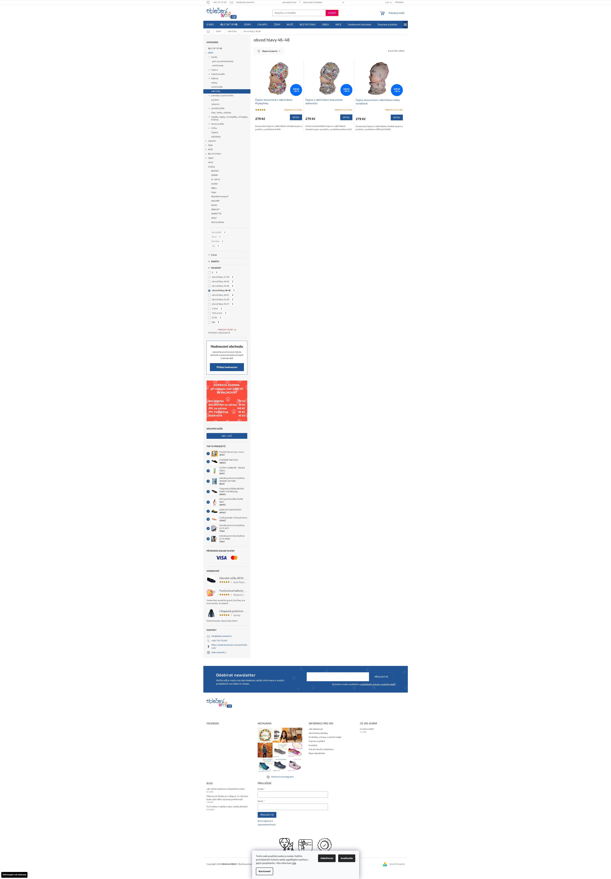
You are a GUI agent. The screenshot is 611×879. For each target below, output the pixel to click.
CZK (387, 2)
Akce (216, 236)
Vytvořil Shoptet (397, 864)
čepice (214, 70)
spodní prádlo (218, 108)
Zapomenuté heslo (267, 824)
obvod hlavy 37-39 (222, 277)
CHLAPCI (212, 141)
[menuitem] (210, 24)
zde (294, 863)
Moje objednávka (317, 753)
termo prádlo (217, 124)
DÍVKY (210, 52)
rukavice (215, 104)
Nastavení (264, 871)
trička (214, 128)
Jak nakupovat (289, 2)
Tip (215, 246)
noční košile (217, 87)
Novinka (217, 241)
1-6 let (217, 308)
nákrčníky (215, 91)
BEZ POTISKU (214, 153)
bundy (214, 57)
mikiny (214, 82)
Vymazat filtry (225, 329)
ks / (227, 435)
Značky (211, 166)
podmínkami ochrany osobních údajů (377, 684)
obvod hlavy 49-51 (222, 295)
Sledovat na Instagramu (282, 776)
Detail (296, 117)
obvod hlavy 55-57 (222, 304)
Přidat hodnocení (227, 367)
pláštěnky (216, 136)
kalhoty (214, 78)
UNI (215, 322)
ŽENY (210, 145)
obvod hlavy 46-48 (223, 290)
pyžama (215, 100)
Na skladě (218, 232)
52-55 (216, 317)
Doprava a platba (317, 741)
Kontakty (313, 745)
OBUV (210, 158)
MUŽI (210, 149)
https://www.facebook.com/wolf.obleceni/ (229, 646)
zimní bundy (217, 65)
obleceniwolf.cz (218, 652)
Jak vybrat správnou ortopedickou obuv (226, 789)
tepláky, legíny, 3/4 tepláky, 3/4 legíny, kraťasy (229, 118)
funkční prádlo (218, 74)
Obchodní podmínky (313, 2)
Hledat (332, 12)
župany (214, 132)
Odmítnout (326, 858)
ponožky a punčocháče (222, 95)
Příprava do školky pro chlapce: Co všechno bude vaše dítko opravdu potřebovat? (227, 798)
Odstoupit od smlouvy (14, 874)
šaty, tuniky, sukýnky (221, 112)
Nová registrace (265, 821)
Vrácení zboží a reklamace (321, 749)
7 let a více (219, 313)
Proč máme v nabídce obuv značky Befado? (227, 806)
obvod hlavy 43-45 (222, 286)
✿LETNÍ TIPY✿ (215, 48)
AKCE (210, 162)
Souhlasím (347, 858)
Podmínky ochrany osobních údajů (325, 737)
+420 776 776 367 (219, 640)
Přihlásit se (381, 676)
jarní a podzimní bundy (222, 61)
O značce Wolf (367, 729)
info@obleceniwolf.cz (221, 636)
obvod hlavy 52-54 (222, 299)
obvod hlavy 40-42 (222, 281)
